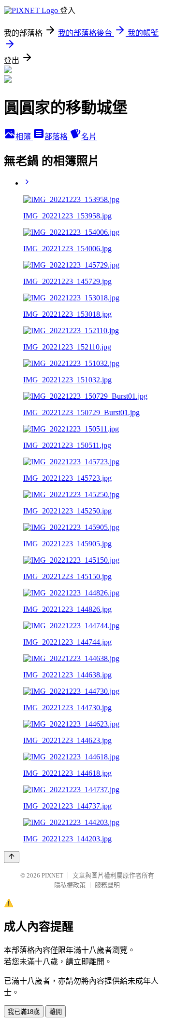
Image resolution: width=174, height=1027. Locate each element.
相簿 (24, 137)
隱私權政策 (70, 885)
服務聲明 (107, 885)
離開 (55, 1011)
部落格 (57, 137)
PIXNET (52, 875)
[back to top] (11, 857)
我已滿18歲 (24, 1011)
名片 (89, 137)
